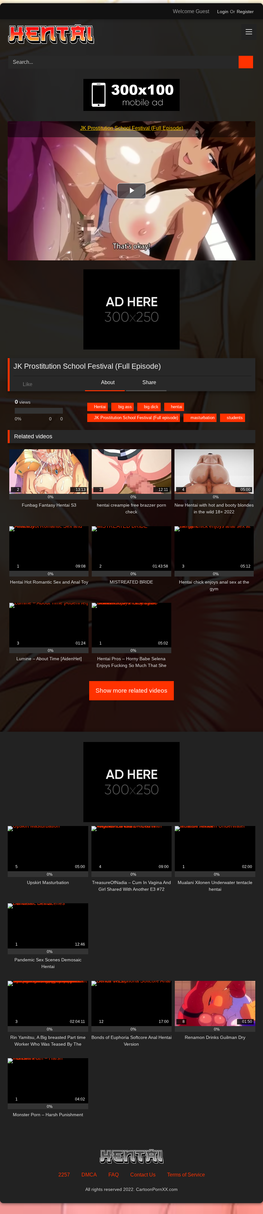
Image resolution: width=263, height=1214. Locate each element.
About (107, 382)
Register (245, 11)
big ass (125, 406)
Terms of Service (186, 1174)
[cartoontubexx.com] (131, 35)
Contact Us (143, 1174)
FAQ (113, 1174)
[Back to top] (243, 1195)
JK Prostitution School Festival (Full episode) (136, 417)
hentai (176, 406)
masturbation (203, 417)
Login (222, 11)
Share (148, 382)
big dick (151, 406)
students (235, 417)
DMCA (89, 1174)
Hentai (100, 406)
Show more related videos (131, 690)
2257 (64, 1174)
